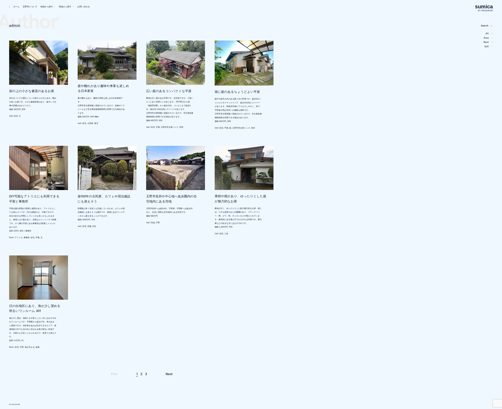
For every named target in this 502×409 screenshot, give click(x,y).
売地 (153, 222)
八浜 (226, 233)
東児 (96, 123)
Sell (10, 116)
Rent (11, 237)
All (487, 33)
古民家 (90, 123)
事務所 (27, 237)
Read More (6, 62)
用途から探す (65, 6)
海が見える (30, 347)
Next (169, 374)
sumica (484, 6)
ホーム (16, 6)
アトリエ (19, 237)
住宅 (16, 116)
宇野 (158, 222)
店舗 (89, 226)
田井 (181, 127)
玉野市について (30, 6)
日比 (94, 226)
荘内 (253, 128)
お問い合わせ (83, 6)
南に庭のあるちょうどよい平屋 (237, 92)
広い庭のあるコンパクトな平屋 (168, 91)
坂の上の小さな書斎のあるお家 (31, 91)
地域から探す (46, 6)
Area (486, 37)
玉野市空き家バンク (169, 127)
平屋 (158, 127)
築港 (37, 347)
